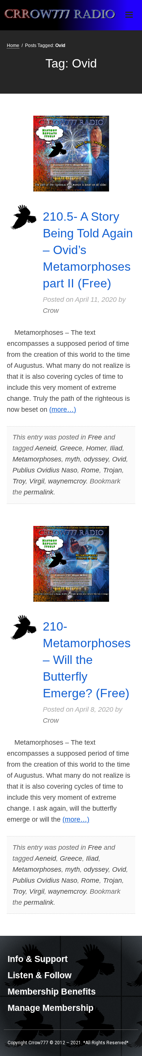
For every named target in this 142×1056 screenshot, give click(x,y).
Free (95, 437)
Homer (96, 448)
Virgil (36, 481)
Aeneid (45, 448)
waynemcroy (67, 481)
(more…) (62, 409)
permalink (38, 492)
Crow (51, 310)
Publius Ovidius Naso (44, 470)
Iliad (116, 448)
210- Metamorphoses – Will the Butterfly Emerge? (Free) (87, 660)
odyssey (96, 459)
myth (72, 459)
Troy (18, 481)
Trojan (112, 470)
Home (13, 45)
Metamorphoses (36, 459)
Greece (71, 448)
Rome (90, 470)
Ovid (119, 459)
